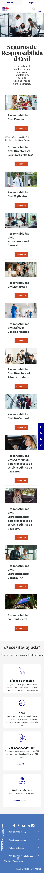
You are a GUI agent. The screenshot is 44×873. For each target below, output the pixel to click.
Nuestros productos (17, 840)
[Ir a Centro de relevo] (41, 445)
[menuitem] (11, 2)
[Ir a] (6, 9)
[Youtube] (23, 826)
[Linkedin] (28, 826)
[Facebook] (14, 826)
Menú (40, 10)
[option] (22, 51)
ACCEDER (19, 128)
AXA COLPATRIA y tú (17, 832)
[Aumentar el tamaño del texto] (41, 439)
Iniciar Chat (21, 764)
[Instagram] (33, 826)
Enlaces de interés (16, 848)
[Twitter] (19, 826)
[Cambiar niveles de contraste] (41, 427)
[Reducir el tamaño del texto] (41, 433)
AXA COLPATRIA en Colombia (21, 856)
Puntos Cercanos (21, 801)
